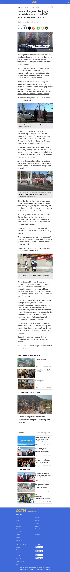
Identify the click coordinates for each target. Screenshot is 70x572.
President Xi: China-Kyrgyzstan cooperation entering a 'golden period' (43, 475)
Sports (18, 537)
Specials (37, 529)
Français (18, 552)
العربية (18, 555)
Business (19, 526)
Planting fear (39, 381)
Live (36, 531)
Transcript (38, 534)
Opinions (18, 529)
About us (48, 569)
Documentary (20, 561)
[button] (20, 49)
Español (18, 550)
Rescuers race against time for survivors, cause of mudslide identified (42, 485)
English (18, 547)
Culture (18, 534)
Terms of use (23, 569)
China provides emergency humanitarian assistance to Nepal (43, 496)
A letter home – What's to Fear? (42, 371)
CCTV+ (18, 564)
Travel (37, 517)
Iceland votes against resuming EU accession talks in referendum (42, 460)
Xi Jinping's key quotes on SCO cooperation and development (42, 439)
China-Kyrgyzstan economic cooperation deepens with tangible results (34, 419)
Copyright (31, 569)
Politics (18, 523)
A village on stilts (40, 359)
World (17, 520)
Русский (18, 558)
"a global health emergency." (38, 143)
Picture (37, 523)
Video (37, 526)
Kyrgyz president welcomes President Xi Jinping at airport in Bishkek (42, 449)
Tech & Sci (19, 531)
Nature (37, 520)
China (18, 517)
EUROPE (19, 540)
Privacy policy (39, 569)
